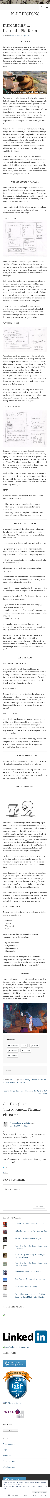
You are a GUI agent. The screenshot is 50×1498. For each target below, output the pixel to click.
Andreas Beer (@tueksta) (20, 1123)
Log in (5, 1450)
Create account (9, 1444)
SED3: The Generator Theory (26, 1287)
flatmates (34, 1080)
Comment (39, 1206)
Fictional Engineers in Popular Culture (29, 1223)
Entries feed (7, 1455)
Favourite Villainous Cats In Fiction (28, 1271)
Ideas (11, 1080)
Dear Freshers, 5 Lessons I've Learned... (30, 1279)
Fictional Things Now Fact (13, 1091)
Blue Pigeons (25, 13)
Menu (47, 7)
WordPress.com (9, 1467)
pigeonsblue (27, 36)
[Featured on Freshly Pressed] (14, 1366)
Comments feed (9, 1461)
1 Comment (21, 1082)
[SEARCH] (41, 7)
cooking (27, 1080)
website (13, 1082)
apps (22, 1080)
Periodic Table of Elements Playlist (28, 1238)
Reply (5, 1172)
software (6, 1082)
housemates (42, 1080)
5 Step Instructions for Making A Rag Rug (31, 1231)
